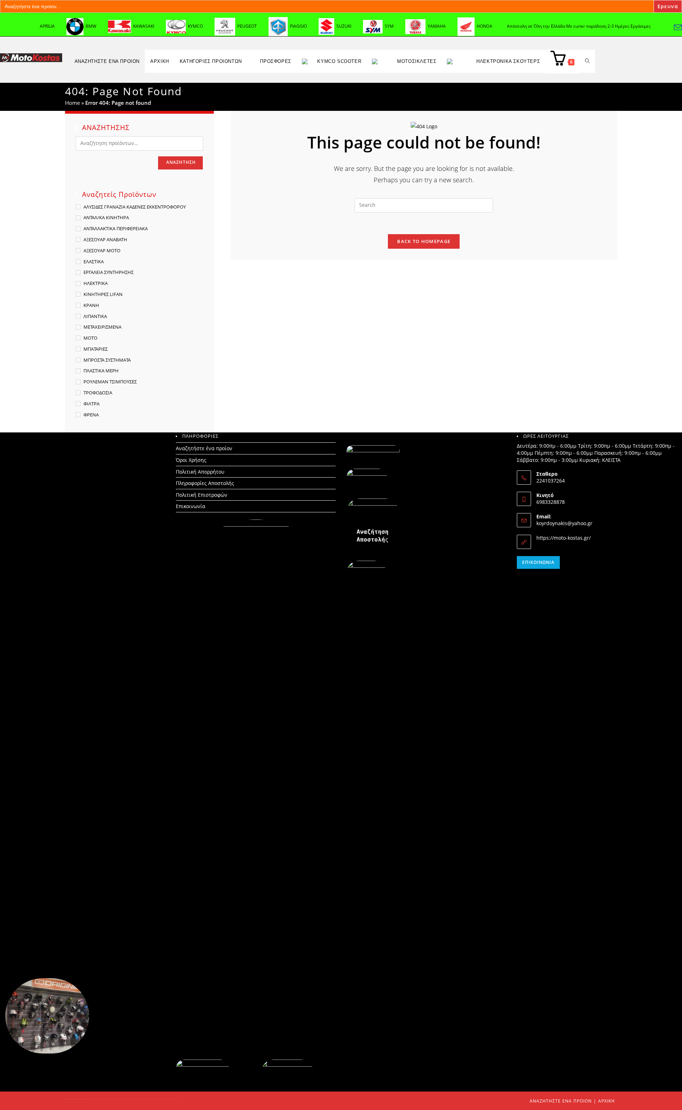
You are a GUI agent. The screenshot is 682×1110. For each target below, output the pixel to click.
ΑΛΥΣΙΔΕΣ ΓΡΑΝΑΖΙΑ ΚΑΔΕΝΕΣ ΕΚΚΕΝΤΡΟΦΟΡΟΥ (134, 207)
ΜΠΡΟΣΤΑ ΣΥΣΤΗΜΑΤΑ (107, 360)
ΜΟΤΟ (90, 338)
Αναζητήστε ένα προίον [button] (107, 61)
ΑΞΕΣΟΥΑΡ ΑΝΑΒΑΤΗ (105, 239)
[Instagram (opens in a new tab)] (662, 27)
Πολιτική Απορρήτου (200, 471)
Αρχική (606, 1101)
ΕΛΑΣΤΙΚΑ (93, 261)
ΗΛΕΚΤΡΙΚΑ (95, 283)
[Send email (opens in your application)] (678, 27)
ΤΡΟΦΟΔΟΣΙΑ (97, 392)
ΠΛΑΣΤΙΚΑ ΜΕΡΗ (101, 370)
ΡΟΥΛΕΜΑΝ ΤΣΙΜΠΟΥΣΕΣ (110, 381)
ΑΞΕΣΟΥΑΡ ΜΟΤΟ (101, 250)
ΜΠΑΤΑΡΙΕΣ (95, 349)
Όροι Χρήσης (191, 460)
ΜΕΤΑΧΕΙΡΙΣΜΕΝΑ (102, 327)
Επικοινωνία (190, 506)
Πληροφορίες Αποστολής (205, 483)
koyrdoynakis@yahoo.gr (564, 523)
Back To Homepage (423, 241)
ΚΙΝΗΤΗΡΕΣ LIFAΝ (103, 294)
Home (72, 102)
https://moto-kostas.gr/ (563, 537)
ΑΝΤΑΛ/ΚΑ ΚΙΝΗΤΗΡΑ (106, 217)
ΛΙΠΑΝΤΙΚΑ (95, 316)
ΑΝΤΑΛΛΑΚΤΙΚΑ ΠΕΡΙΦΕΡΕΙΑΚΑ (115, 228)
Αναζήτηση (181, 162)
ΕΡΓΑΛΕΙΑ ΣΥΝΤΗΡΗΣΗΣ (108, 272)
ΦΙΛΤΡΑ (91, 403)
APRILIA (47, 26)
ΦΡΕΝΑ (91, 414)
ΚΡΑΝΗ (91, 305)
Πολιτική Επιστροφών (201, 494)
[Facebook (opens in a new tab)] (640, 27)
